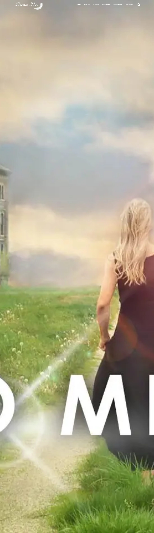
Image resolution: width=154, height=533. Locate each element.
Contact (129, 5)
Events (96, 5)
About (87, 5)
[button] (139, 5)
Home (78, 5)
